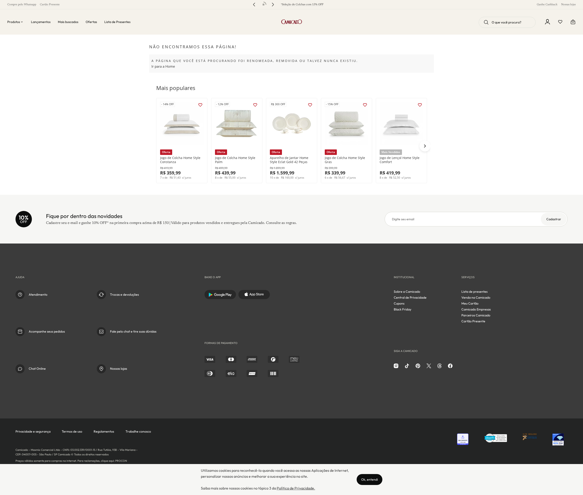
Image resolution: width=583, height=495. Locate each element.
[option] (181, 140)
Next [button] (424, 146)
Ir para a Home (163, 66)
